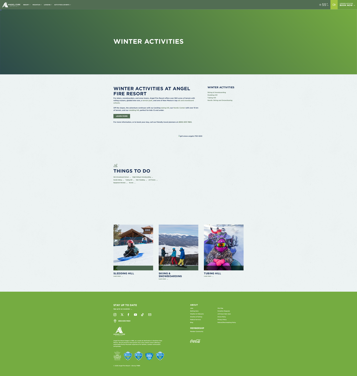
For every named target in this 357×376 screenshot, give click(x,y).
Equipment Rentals (119, 182)
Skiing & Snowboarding (217, 92)
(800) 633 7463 (185, 122)
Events (131, 182)
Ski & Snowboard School (121, 177)
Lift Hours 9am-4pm (224, 314)
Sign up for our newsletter (121, 309)
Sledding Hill (212, 95)
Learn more (117, 276)
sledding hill (134, 110)
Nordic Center (179, 108)
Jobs (191, 308)
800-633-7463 (124, 321)
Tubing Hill (212, 98)
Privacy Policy (222, 319)
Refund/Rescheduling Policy (227, 322)
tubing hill (165, 108)
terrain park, (148, 100)
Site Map (220, 308)
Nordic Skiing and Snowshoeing (220, 100)
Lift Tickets (152, 180)
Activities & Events (62, 4)
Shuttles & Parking (196, 317)
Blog (191, 322)
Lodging (47, 4)
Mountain (37, 4)
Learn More (122, 116)
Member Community (196, 331)
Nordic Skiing (117, 180)
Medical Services (195, 319)
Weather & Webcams (197, 314)
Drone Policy (222, 317)
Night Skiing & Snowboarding (141, 177)
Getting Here (194, 311)
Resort (26, 4)
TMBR (138, 365)
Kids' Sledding (140, 180)
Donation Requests (224, 311)
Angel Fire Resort (11, 4)
